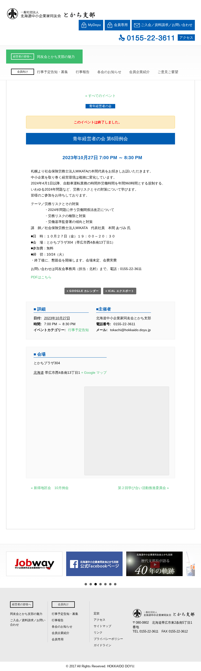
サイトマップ (102, 626)
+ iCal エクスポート (119, 290)
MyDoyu (94, 25)
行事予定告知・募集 (52, 72)
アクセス (186, 37)
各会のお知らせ (109, 72)
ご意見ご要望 (168, 72)
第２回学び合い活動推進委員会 (143, 488)
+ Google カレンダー (83, 290)
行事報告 (82, 72)
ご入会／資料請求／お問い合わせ (166, 25)
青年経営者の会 (100, 106)
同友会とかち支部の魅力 (56, 57)
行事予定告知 (78, 330)
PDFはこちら (41, 277)
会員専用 (120, 25)
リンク (98, 632)
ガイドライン (102, 645)
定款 (97, 613)
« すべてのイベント (100, 96)
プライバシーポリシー (108, 639)
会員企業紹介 (139, 72)
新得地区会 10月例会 (50, 488)
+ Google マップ (94, 372)
